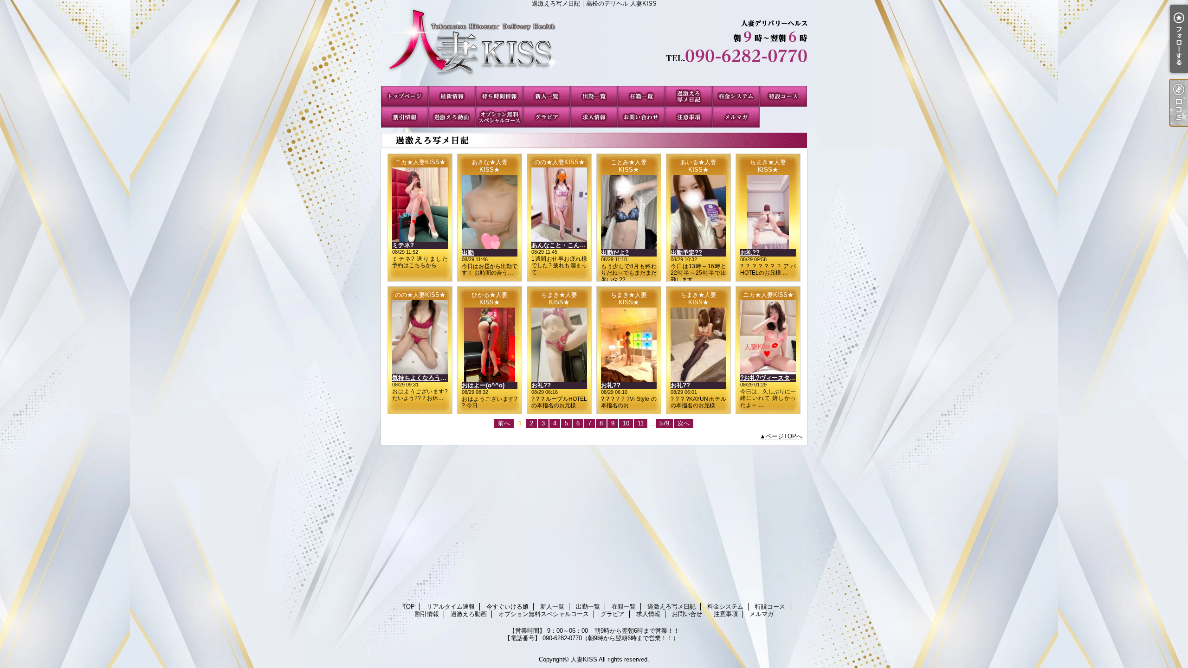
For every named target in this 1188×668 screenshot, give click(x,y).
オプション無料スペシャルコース (499, 117)
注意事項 (688, 117)
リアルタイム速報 (452, 96)
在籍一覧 (641, 96)
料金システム (736, 96)
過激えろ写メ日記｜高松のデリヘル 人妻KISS (594, 46)
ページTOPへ (784, 436)
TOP (404, 96)
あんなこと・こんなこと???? (572, 245)
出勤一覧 (594, 96)
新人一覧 (546, 96)
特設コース (783, 96)
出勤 (468, 252)
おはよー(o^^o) (483, 385)
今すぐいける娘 (499, 96)
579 (664, 423)
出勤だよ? (615, 252)
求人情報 (594, 117)
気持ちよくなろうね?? (423, 377)
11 (641, 423)
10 (626, 423)
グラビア (546, 117)
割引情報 (404, 117)
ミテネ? (403, 245)
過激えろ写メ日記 (688, 96)
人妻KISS (584, 659)
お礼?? (750, 252)
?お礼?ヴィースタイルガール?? (783, 377)
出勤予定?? (686, 252)
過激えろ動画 (452, 117)
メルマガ (736, 117)
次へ (684, 423)
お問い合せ (641, 117)
